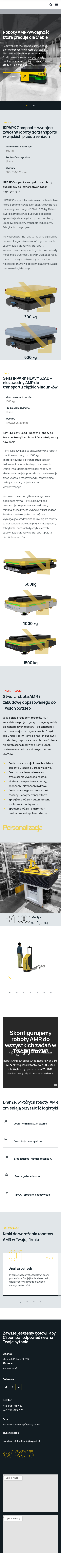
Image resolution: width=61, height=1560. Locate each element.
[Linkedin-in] (18, 1387)
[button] (27, 105)
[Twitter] (6, 1387)
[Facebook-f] (12, 1387)
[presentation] (12, 55)
